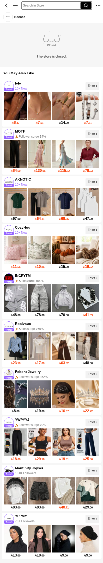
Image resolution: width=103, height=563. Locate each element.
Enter (91, 86)
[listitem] (52, 103)
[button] (6, 5)
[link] (8, 17)
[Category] (15, 5)
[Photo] (9, 86)
